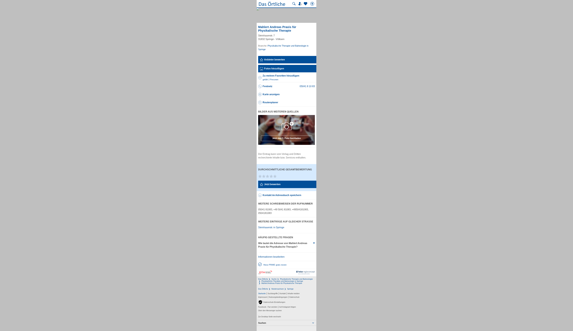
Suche (274, 279)
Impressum (262, 297)
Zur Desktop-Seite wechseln (269, 317)
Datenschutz (294, 297)
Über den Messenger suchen (270, 311)
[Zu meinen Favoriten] (306, 3)
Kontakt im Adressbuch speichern (282, 195)
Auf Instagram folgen (287, 307)
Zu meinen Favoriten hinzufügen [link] (281, 77)
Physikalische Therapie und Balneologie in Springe (282, 281)
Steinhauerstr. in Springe (271, 227)
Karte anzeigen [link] (271, 94)
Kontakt (283, 294)
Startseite (262, 294)
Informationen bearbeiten (271, 257)
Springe (290, 289)
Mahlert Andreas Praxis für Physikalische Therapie (281, 283)
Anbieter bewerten (274, 59)
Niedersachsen (277, 289)
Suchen (262, 323)
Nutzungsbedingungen (278, 297)
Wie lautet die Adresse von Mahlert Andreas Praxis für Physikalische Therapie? (282, 245)
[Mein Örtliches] (300, 3)
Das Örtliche (263, 279)
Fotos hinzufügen (274, 68)
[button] (271, 302)
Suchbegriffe (273, 294)
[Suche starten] (294, 3)
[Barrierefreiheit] (312, 3)
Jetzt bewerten (272, 184)
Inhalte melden (294, 294)
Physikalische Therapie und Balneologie (296, 279)
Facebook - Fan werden (267, 307)
